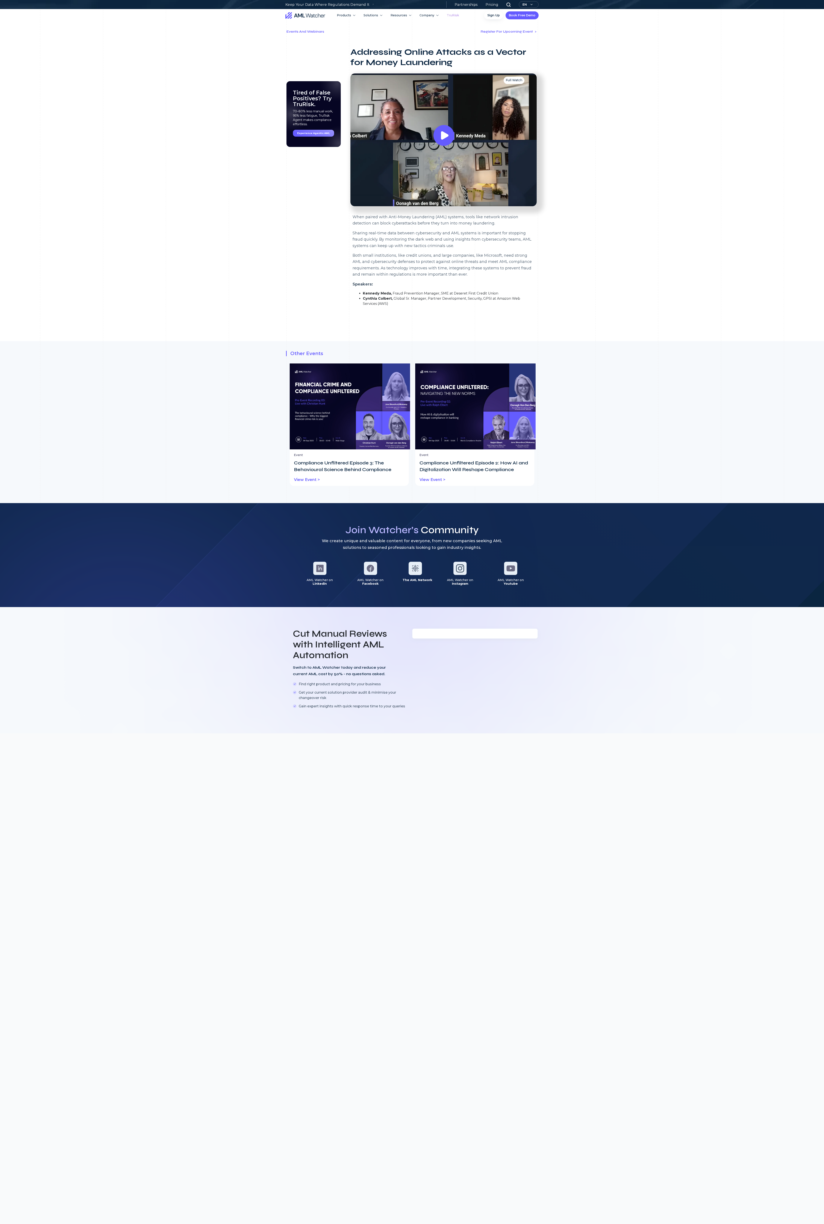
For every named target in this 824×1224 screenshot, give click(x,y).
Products (344, 15)
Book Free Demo (522, 15)
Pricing (492, 5)
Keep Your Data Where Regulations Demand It (327, 5)
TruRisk (453, 15)
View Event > (307, 479)
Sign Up (493, 15)
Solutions (371, 15)
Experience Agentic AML (313, 133)
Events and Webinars (305, 31)
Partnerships (466, 5)
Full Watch (514, 80)
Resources (399, 15)
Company (427, 15)
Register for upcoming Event (507, 31)
